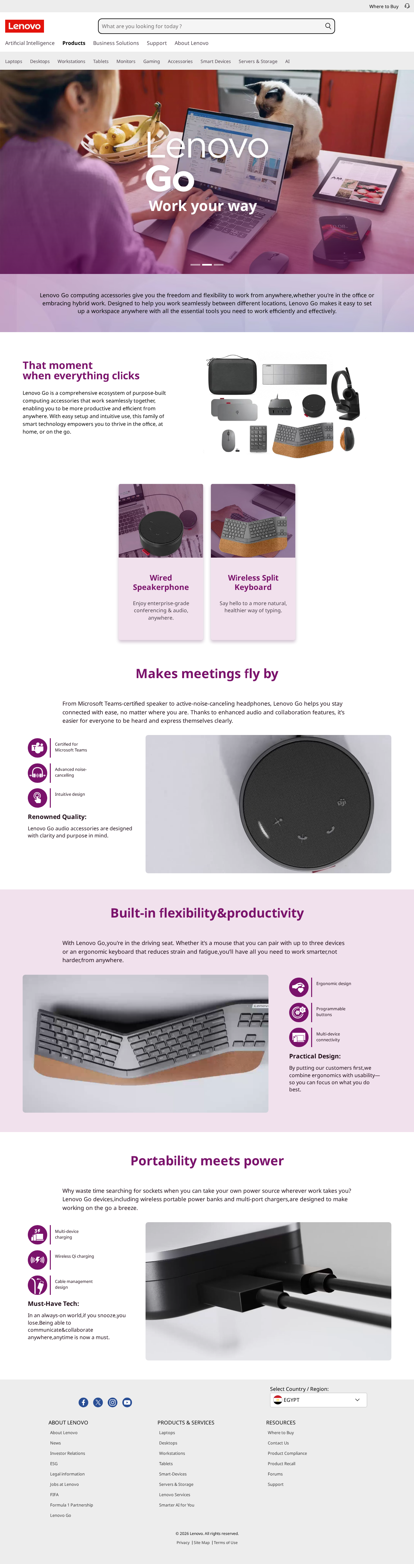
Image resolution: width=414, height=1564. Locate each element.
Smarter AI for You (176, 1505)
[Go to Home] (24, 26)
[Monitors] (138, 61)
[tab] (64, 748)
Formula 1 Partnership (71, 1505)
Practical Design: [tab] (315, 1056)
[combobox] (210, 26)
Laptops (167, 1432)
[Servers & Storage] (280, 61)
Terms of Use (226, 1542)
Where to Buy (281, 1432)
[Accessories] (195, 61)
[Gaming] (163, 61)
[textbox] (319, 1399)
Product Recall (281, 1463)
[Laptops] (25, 61)
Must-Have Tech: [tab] (53, 1303)
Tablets (166, 1463)
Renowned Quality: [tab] (57, 816)
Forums (275, 1474)
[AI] (292, 61)
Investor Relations (67, 1453)
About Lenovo (64, 1432)
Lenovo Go (60, 1515)
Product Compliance (287, 1453)
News (55, 1443)
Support (276, 1484)
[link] (407, 7)
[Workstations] (88, 61)
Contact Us (278, 1443)
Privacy (183, 1542)
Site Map (202, 1542)
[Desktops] (52, 61)
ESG (54, 1463)
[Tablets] (111, 61)
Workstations (172, 1453)
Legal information (67, 1474)
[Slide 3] (218, 265)
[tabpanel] (268, 1291)
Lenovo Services (174, 1494)
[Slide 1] (195, 265)
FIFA (54, 1494)
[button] (328, 26)
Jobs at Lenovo (64, 1484)
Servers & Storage (176, 1484)
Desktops (168, 1443)
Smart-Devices (173, 1474)
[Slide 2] (207, 265)
